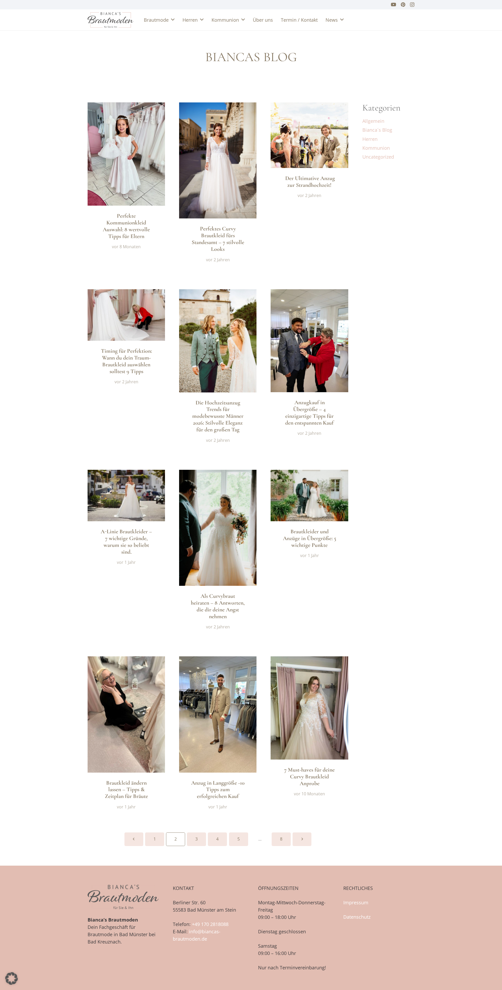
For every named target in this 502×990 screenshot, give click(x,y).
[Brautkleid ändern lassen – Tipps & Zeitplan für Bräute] (126, 714)
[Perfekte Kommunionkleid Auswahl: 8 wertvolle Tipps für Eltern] (126, 154)
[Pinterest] (403, 4)
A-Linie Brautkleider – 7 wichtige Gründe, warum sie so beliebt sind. (126, 541)
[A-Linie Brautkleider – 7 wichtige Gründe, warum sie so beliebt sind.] (126, 495)
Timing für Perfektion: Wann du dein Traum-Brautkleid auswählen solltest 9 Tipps (126, 361)
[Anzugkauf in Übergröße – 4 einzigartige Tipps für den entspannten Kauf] (309, 340)
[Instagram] (412, 4)
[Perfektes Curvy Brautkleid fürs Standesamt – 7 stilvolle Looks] (217, 160)
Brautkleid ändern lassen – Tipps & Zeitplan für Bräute (126, 789)
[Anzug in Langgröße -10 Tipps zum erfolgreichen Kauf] (217, 714)
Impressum (355, 902)
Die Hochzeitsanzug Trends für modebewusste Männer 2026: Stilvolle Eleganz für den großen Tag (217, 416)
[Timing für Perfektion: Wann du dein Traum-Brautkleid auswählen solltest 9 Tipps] (126, 315)
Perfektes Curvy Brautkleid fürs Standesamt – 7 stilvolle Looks (218, 238)
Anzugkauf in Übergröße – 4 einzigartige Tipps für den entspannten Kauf (309, 412)
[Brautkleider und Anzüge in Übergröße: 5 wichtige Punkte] (309, 495)
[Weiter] (302, 839)
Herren (370, 139)
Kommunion (376, 148)
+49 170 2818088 (210, 924)
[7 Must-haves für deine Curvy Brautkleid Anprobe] (309, 708)
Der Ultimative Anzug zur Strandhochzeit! (309, 181)
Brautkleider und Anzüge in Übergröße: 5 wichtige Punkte (309, 538)
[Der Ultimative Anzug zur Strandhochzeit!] (309, 135)
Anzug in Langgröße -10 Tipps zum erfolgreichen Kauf (217, 789)
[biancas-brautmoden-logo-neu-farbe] (110, 20)
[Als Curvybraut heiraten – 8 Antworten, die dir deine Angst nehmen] (217, 528)
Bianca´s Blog (377, 130)
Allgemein (373, 121)
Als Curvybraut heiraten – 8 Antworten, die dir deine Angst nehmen (218, 606)
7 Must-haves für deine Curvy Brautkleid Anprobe (309, 776)
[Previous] (133, 839)
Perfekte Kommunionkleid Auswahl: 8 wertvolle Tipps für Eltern (126, 226)
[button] (173, 20)
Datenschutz (356, 917)
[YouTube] (393, 4)
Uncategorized (378, 157)
